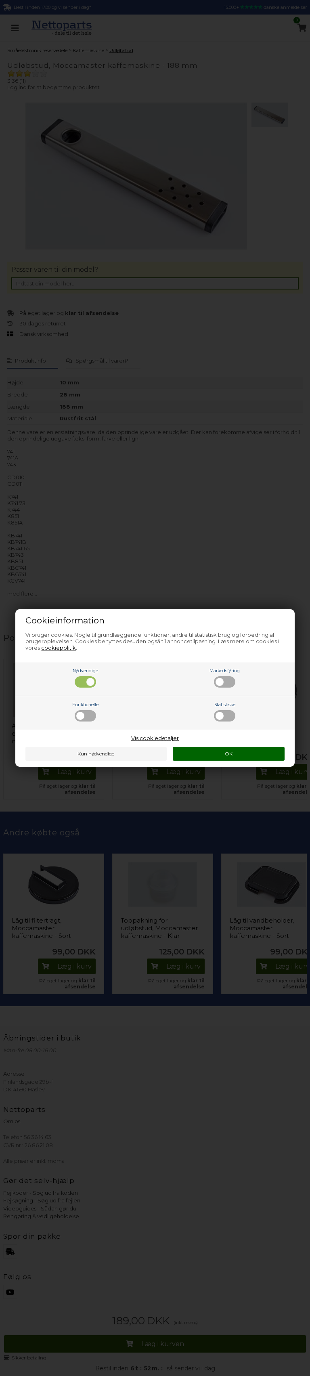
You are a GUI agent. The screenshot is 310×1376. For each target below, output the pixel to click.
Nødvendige (85, 670)
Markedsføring (224, 670)
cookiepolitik (58, 647)
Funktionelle (85, 704)
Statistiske (224, 704)
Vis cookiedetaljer (155, 738)
